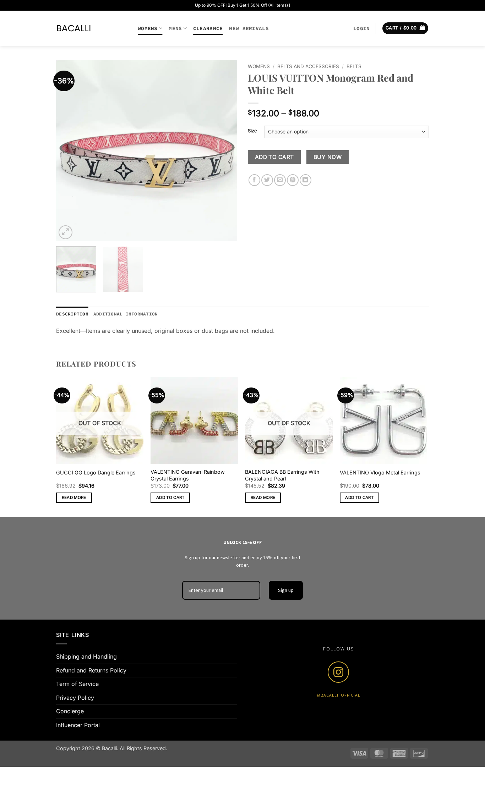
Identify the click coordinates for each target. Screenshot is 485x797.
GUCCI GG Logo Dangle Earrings (96, 472)
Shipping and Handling (86, 656)
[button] (361, 28)
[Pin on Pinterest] (293, 180)
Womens (148, 28)
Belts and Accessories (308, 66)
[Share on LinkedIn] (305, 180)
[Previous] (68, 150)
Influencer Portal (78, 725)
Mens (175, 28)
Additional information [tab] (125, 314)
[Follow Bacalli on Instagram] (338, 672)
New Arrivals (248, 28)
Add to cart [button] (170, 497)
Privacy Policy (75, 697)
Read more (74, 497)
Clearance (208, 28)
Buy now (328, 157)
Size (252, 130)
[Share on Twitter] (267, 180)
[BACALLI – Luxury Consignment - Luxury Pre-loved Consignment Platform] (91, 28)
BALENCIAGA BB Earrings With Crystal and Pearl (282, 475)
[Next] (224, 150)
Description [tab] (72, 314)
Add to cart (274, 157)
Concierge (70, 711)
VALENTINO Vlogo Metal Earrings (380, 472)
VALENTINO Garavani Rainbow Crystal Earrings (188, 475)
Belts (354, 66)
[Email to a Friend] (280, 180)
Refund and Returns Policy (91, 670)
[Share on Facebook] (254, 180)
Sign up (286, 590)
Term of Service (77, 683)
